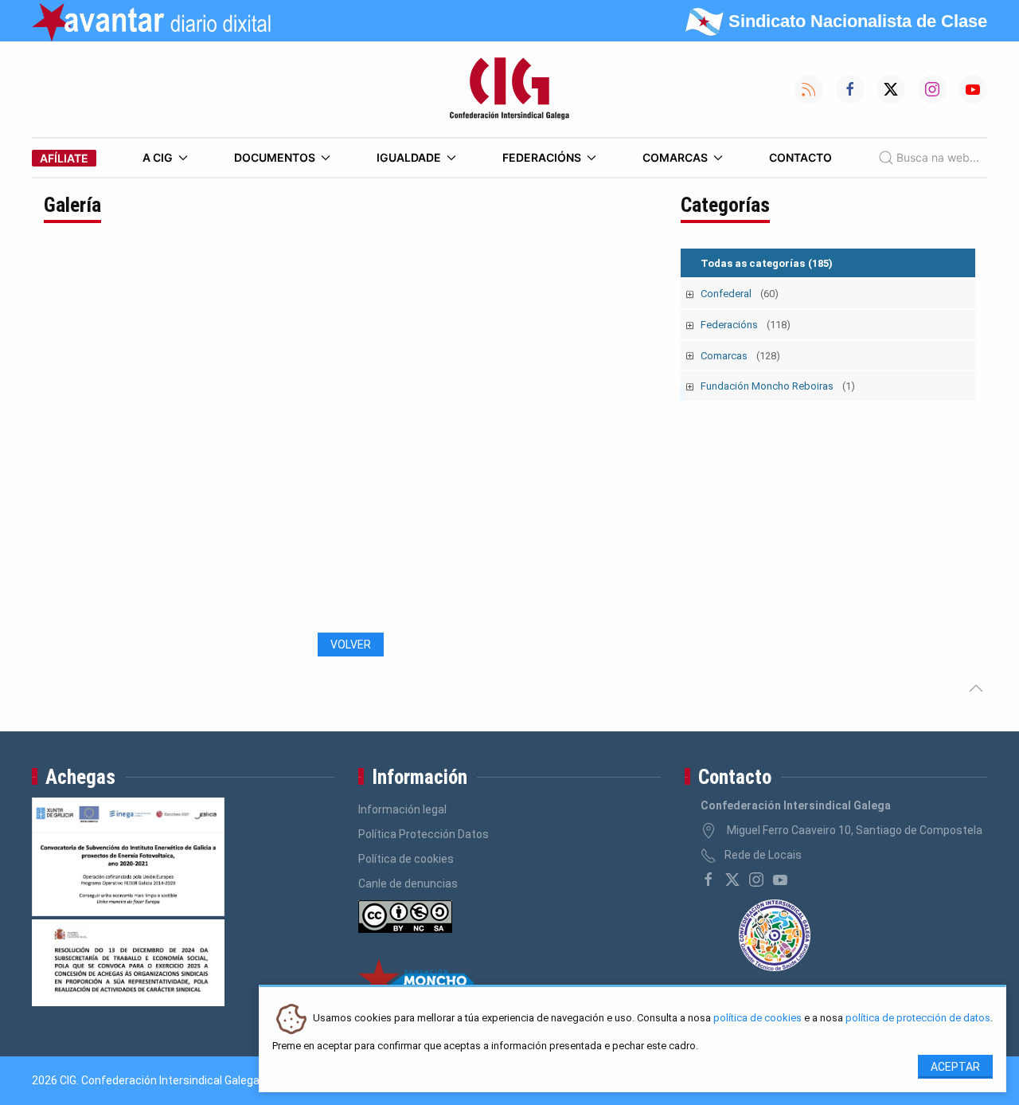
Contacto (800, 157)
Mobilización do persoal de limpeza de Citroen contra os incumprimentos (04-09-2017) (298, 607)
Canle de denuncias (408, 883)
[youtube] (780, 880)
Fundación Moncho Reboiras (778, 386)
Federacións (541, 157)
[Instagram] (756, 880)
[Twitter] (732, 880)
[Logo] (509, 89)
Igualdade (409, 157)
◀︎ (68, 439)
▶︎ (644, 439)
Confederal (740, 294)
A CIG (158, 157)
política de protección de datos (917, 1019)
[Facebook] (708, 880)
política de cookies (757, 1019)
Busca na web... (937, 157)
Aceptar (955, 1066)
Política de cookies (406, 858)
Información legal (402, 809)
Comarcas (675, 157)
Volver (350, 644)
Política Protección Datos (423, 834)
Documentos (274, 157)
